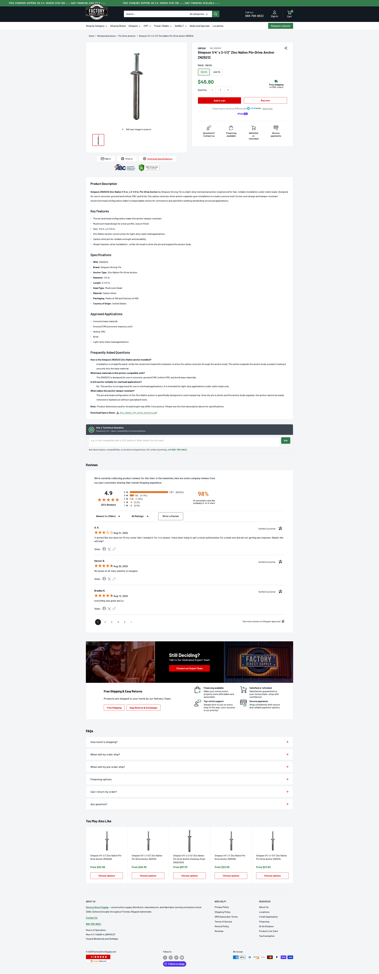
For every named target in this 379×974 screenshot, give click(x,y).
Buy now (265, 100)
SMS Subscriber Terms (226, 916)
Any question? (98, 804)
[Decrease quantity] (212, 90)
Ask (286, 440)
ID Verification (266, 926)
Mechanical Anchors (106, 36)
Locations (218, 25)
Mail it (108, 158)
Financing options (101, 779)
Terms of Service (223, 921)
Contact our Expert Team (189, 668)
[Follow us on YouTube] (182, 957)
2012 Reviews (111, 504)
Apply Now (267, 108)
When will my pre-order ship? (107, 766)
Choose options (106, 875)
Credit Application (268, 916)
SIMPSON (202, 48)
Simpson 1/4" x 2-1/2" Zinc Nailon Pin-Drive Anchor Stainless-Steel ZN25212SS (189, 859)
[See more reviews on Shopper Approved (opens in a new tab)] (114, 549)
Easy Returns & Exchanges (143, 707)
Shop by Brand (118, 25)
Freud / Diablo (161, 25)
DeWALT (179, 25)
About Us (264, 907)
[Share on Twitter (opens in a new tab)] (109, 549)
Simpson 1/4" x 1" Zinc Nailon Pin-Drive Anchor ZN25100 (230, 857)
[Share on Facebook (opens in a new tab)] (104, 549)
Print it (129, 158)
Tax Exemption (267, 935)
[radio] (156, 492)
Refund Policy (222, 926)
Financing (264, 921)
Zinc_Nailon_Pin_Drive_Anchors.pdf (138, 412)
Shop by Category (95, 25)
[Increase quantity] (228, 90)
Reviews (219, 931)
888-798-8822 (254, 14)
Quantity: (202, 89)
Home (91, 36)
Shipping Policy (223, 911)
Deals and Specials (200, 25)
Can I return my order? (103, 791)
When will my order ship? (105, 754)
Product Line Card (268, 931)
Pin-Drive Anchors (127, 36)
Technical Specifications (159, 158)
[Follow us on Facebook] (165, 957)
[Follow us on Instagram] (171, 957)
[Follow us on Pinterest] (176, 957)
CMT (146, 25)
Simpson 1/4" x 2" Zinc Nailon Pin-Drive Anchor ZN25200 (106, 857)
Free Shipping (114, 707)
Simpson (133, 25)
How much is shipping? (104, 742)
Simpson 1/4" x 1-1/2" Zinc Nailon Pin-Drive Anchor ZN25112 (147, 857)
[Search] (215, 14)
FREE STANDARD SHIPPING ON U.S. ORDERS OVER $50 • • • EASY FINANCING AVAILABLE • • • (57, 3)
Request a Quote (280, 25)
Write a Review (171, 516)
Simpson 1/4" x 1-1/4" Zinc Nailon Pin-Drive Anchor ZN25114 (271, 857)
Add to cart (219, 100)
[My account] (274, 12)
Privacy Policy (222, 907)
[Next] (293, 854)
